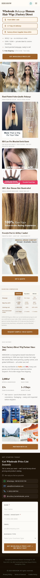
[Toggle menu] (36, 3)
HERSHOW (6, 3)
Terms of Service (20, 574)
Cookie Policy (32, 574)
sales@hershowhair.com (15, 486)
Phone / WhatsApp (12, 515)
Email (6, 524)
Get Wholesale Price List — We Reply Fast (20, 547)
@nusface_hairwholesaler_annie (18, 496)
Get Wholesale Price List (19, 56)
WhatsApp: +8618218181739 (16, 481)
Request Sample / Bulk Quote (20, 332)
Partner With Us (20, 447)
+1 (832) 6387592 (12, 491)
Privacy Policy (7, 574)
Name (7, 505)
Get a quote (20, 279)
